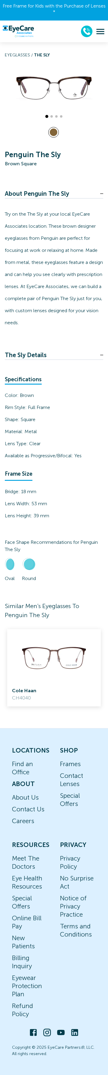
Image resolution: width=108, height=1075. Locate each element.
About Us (25, 797)
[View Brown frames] (53, 132)
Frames (70, 764)
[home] (18, 31)
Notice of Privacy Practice (73, 906)
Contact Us (28, 809)
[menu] (100, 31)
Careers (23, 821)
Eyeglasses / (19, 55)
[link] (54, 667)
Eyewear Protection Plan (27, 986)
